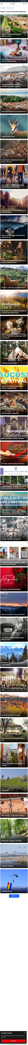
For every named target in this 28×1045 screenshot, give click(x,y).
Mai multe (14, 896)
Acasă (3, 7)
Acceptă (13, 1041)
